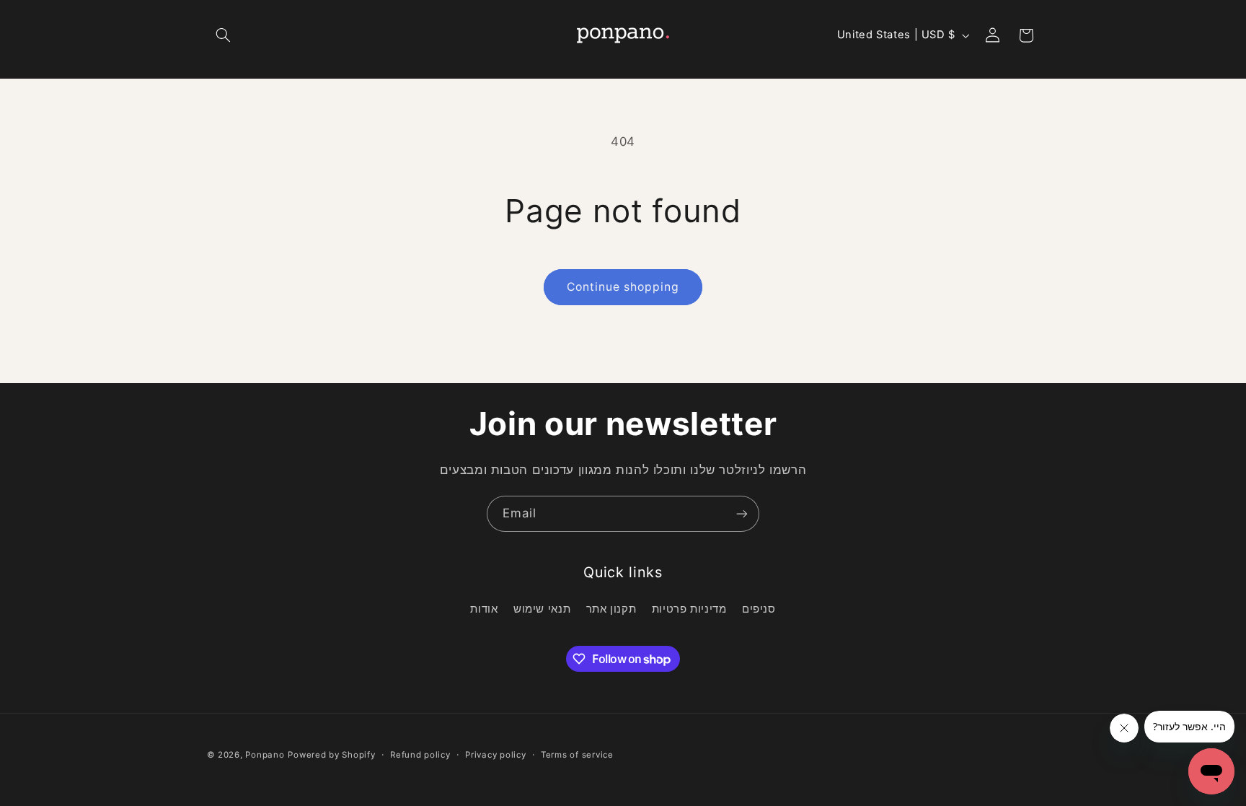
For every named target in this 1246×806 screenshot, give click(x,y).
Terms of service (577, 755)
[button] (223, 35)
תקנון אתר (611, 609)
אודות (484, 609)
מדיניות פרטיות (689, 609)
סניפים (759, 609)
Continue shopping (623, 287)
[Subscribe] (742, 513)
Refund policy (420, 755)
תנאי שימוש (541, 609)
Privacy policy (495, 755)
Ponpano (264, 755)
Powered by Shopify (331, 755)
